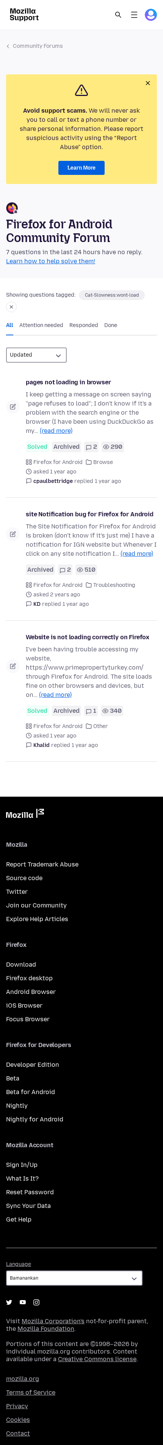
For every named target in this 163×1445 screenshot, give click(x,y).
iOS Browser (24, 1005)
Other (100, 726)
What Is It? (22, 1178)
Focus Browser (28, 1019)
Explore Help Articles (37, 919)
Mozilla (25, 815)
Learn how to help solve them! (50, 261)
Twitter (17, 891)
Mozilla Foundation (45, 1328)
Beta (12, 1078)
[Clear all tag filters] (11, 307)
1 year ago (108, 481)
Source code (24, 878)
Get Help (18, 1219)
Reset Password (30, 1192)
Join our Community (36, 905)
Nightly (17, 1105)
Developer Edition (32, 1064)
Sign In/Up (22, 1164)
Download (21, 964)
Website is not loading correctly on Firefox (87, 637)
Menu (134, 15)
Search (118, 15)
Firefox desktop (29, 978)
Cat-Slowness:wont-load (112, 295)
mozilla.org (22, 1378)
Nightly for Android (34, 1119)
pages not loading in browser (68, 382)
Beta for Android (30, 1092)
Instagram (36, 1302)
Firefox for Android (58, 462)
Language (18, 1264)
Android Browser (31, 991)
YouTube (23, 1302)
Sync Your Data (28, 1205)
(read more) (56, 430)
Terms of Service (30, 1392)
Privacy (17, 1406)
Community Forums (38, 46)
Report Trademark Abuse (42, 864)
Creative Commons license (97, 1359)
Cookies (18, 1419)
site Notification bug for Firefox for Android (90, 514)
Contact (18, 1433)
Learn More (81, 168)
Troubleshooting (114, 585)
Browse (103, 462)
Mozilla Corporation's (53, 1321)
